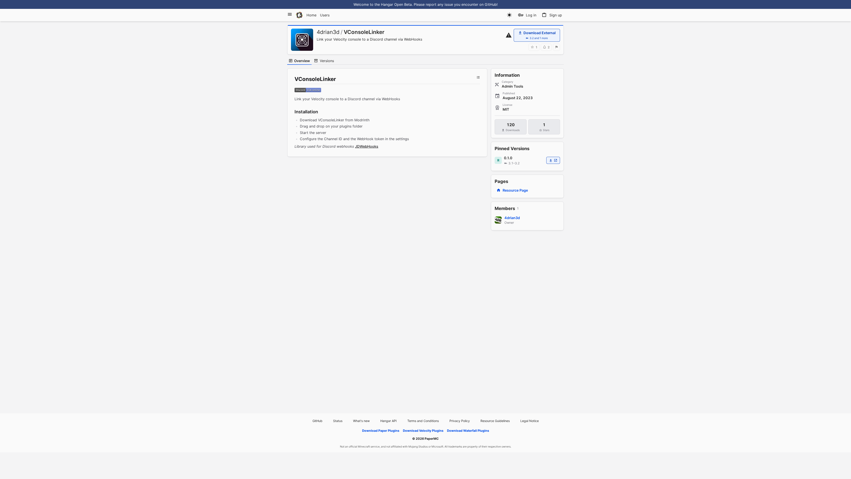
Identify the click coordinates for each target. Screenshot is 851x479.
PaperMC (432, 438)
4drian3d (328, 32)
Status (337, 421)
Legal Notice (529, 421)
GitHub (317, 421)
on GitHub (488, 4)
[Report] (556, 47)
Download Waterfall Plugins (468, 430)
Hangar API (388, 421)
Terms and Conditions (423, 421)
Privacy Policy (459, 421)
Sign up (555, 15)
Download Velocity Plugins (423, 430)
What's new (361, 421)
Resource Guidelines (495, 421)
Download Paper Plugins (380, 430)
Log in (531, 15)
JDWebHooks (366, 146)
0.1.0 (508, 158)
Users (325, 15)
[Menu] (289, 14)
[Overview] (478, 77)
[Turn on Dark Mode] (509, 15)
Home (311, 15)
